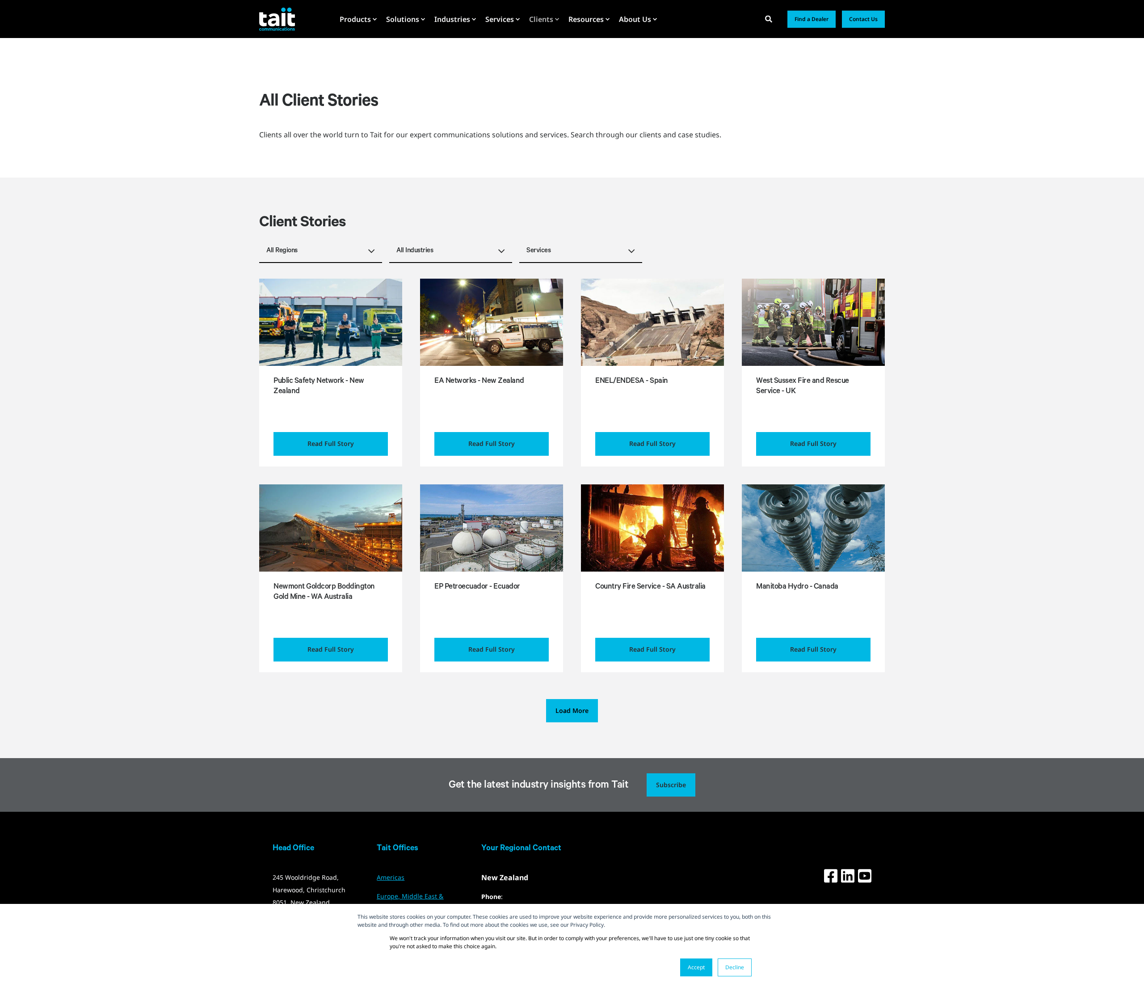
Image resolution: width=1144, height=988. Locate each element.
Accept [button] (696, 967)
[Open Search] (769, 18)
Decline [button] (734, 967)
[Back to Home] (277, 18)
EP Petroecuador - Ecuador (477, 587)
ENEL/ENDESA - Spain (631, 381)
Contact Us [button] (863, 19)
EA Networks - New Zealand (479, 381)
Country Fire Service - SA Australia (650, 587)
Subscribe (671, 784)
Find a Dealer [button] (812, 19)
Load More (572, 710)
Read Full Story (330, 443)
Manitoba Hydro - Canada (797, 587)
